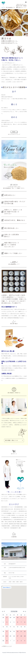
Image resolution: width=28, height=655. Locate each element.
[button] (26, 2)
